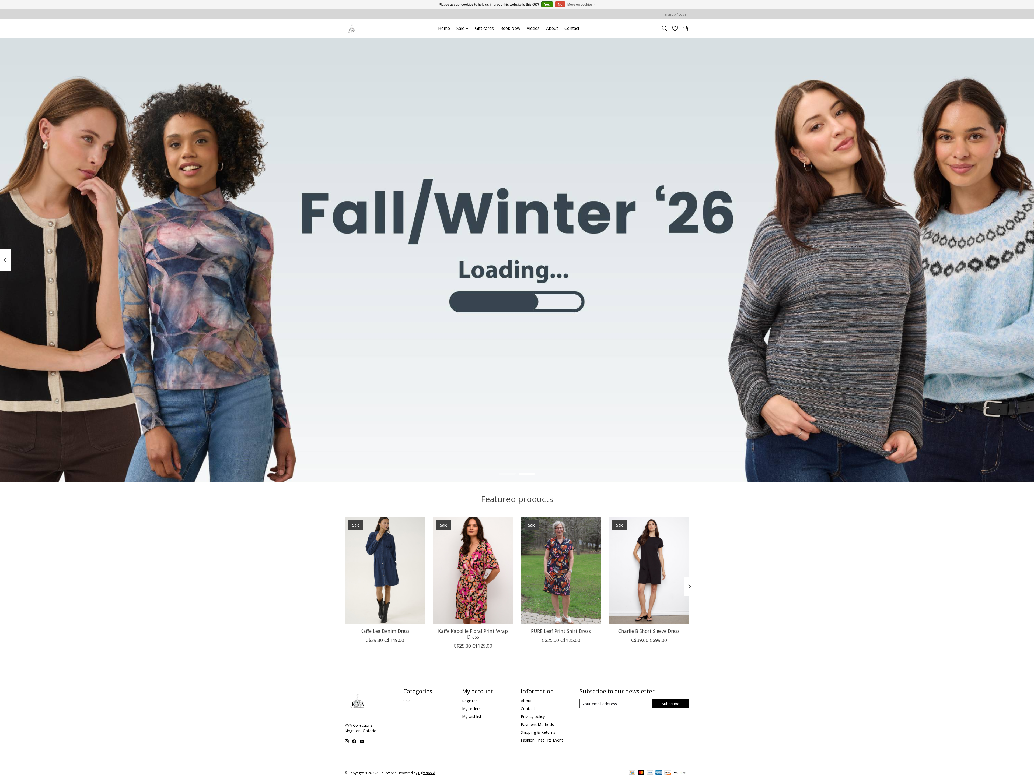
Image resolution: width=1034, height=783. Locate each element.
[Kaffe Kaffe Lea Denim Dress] (385, 570)
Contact (571, 28)
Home (444, 28)
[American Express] (658, 773)
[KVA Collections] (352, 28)
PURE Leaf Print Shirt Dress (561, 630)
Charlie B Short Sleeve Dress (649, 630)
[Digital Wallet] (679, 773)
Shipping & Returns (538, 732)
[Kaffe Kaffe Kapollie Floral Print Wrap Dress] (473, 570)
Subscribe (670, 703)
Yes (547, 4)
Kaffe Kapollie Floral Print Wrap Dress (473, 633)
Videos (533, 28)
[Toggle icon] (665, 28)
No (560, 4)
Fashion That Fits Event (542, 740)
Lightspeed (426, 773)
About (552, 28)
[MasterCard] (641, 773)
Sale (407, 700)
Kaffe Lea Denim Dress (385, 630)
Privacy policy (533, 716)
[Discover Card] (667, 773)
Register (469, 700)
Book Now (510, 28)
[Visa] (650, 773)
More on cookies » (581, 4)
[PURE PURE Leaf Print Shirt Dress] (561, 570)
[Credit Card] (632, 773)
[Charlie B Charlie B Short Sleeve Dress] (649, 570)
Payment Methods (537, 724)
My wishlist (471, 716)
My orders (471, 708)
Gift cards (484, 28)
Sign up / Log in (676, 14)
